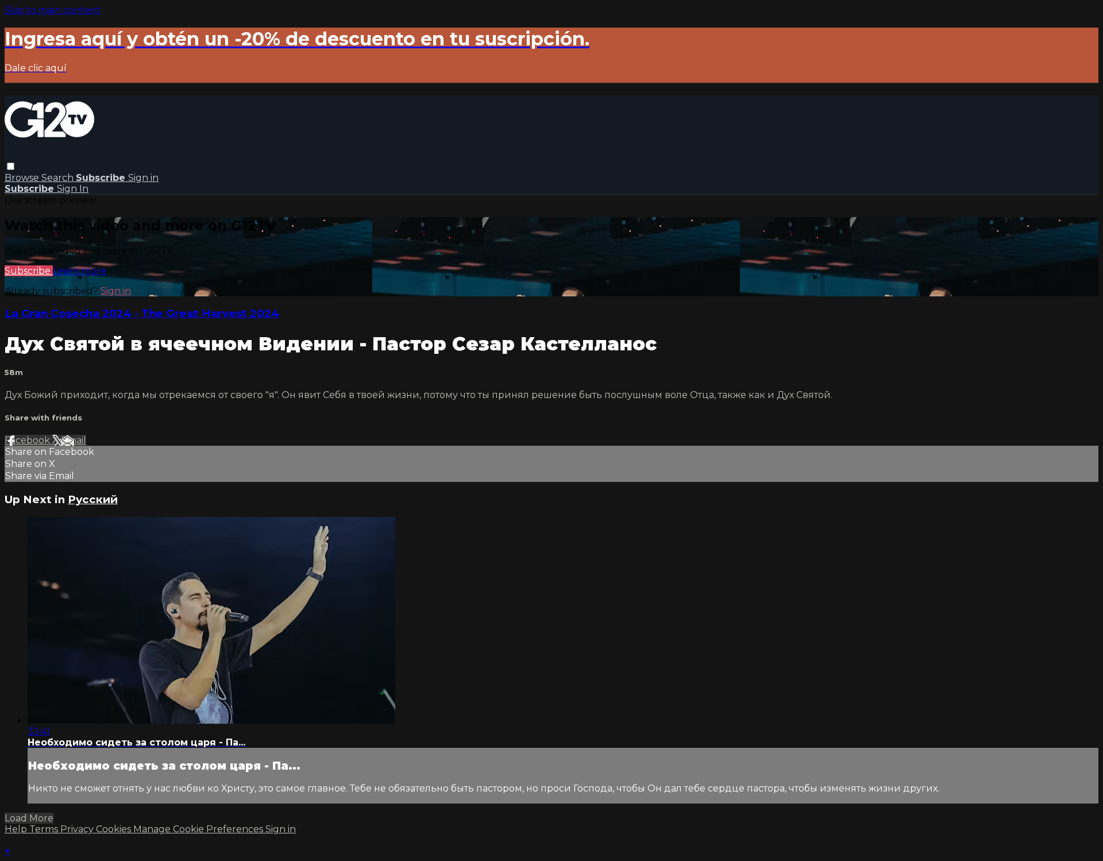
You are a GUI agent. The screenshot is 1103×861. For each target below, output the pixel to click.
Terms (44, 829)
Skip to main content (53, 10)
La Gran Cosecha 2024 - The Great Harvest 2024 (142, 313)
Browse (23, 177)
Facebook (28, 440)
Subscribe (29, 270)
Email (73, 440)
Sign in (143, 177)
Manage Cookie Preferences (199, 829)
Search (58, 177)
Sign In (72, 188)
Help (17, 829)
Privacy (78, 829)
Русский (93, 499)
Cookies (114, 829)
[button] (10, 166)
